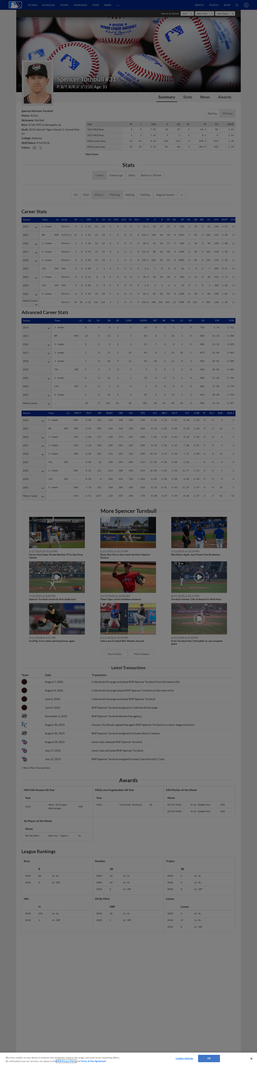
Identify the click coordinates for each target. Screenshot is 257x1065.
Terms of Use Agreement (93, 1061)
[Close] (251, 1058)
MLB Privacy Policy (66, 1061)
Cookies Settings (184, 1058)
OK (209, 1058)
